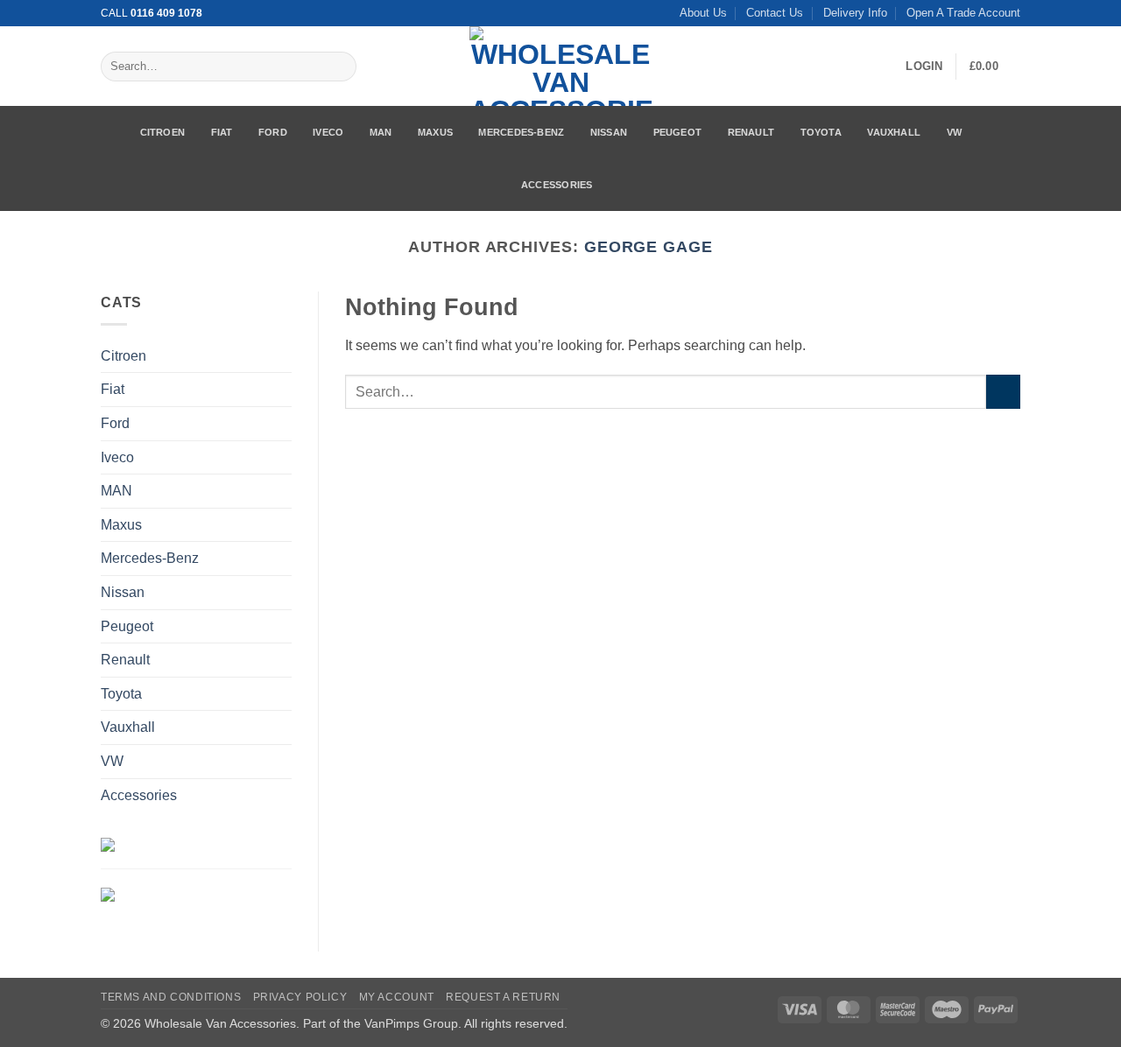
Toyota (821, 132)
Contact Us (774, 12)
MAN (381, 132)
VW (954, 132)
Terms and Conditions (171, 997)
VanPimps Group (411, 1023)
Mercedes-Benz (521, 132)
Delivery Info (855, 12)
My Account (396, 997)
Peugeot (677, 132)
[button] (924, 66)
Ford (272, 132)
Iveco (328, 132)
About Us (703, 12)
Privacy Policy (300, 997)
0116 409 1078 (166, 13)
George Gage (648, 246)
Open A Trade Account (963, 12)
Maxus (435, 132)
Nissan (608, 132)
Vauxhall (893, 132)
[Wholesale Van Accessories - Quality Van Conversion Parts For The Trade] (560, 66)
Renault (751, 132)
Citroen (163, 132)
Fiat (222, 132)
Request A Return (503, 997)
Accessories (556, 184)
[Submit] (339, 66)
